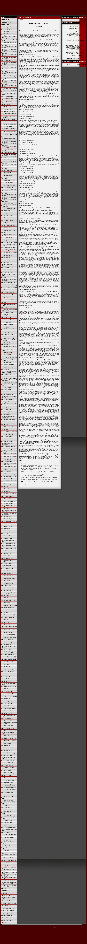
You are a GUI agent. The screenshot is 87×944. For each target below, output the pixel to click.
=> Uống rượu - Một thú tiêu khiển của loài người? (9, 883)
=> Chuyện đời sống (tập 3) (9, 548)
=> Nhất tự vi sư (6, 528)
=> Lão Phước (5, 679)
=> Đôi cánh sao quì (7, 257)
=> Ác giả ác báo (6, 362)
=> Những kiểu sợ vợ (7, 367)
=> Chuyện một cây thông (8, 629)
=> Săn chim (5, 486)
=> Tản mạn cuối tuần (7, 568)
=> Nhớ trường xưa (7, 750)
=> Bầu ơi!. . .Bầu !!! (7, 649)
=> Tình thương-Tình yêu (8, 446)
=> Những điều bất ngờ (8, 735)
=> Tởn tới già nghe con (8, 121)
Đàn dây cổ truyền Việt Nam (9, 903)
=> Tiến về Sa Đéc (6, 585)
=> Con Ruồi (5, 297)
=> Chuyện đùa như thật (8, 337)
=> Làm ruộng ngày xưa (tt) (9, 657)
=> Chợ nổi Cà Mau (7, 374)
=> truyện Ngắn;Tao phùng (8, 152)
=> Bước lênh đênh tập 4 (8, 578)
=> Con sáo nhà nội (7, 461)
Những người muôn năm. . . (9, 908)
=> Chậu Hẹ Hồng (6, 743)
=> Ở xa (4, 302)
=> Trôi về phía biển (7, 563)
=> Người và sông (6, 218)
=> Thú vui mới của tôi (7, 182)
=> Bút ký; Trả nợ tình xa (8, 501)
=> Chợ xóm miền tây (7, 765)
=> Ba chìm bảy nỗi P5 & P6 (9, 225)
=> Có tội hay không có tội (8, 185)
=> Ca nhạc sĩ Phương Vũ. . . (9, 615)
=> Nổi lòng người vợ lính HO (9, 131)
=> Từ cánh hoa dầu (7, 32)
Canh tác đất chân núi (7, 900)
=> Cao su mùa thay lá (7, 720)
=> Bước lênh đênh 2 (7, 573)
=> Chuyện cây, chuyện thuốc (9, 605)
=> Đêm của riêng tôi (7, 518)
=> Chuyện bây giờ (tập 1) (8, 543)
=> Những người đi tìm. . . (8, 426)
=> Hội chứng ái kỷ (7, 106)
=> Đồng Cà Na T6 (6, 770)
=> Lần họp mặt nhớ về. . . (8, 180)
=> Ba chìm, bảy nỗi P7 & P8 (9, 242)
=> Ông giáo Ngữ (6, 227)
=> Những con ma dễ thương (9, 285)
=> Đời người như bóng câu (9, 686)
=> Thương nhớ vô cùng (8, 399)
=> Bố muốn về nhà (7, 126)
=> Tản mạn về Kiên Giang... (9, 247)
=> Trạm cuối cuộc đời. (8, 187)
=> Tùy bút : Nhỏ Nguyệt (8, 617)
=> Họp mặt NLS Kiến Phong (9, 740)
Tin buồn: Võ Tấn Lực (7, 920)
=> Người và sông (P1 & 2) (9, 476)
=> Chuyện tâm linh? (7, 409)
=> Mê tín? (5, 612)
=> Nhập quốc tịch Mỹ (7, 402)
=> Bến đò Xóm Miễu (7, 434)
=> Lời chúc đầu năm (7, 558)
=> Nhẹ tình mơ (6, 508)
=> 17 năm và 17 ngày (7, 334)
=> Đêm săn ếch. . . (7, 344)
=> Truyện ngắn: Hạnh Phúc (9, 466)
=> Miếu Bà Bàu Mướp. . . (8, 728)
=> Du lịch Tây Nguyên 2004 (9, 124)
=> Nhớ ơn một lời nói (7, 394)
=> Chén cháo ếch (6, 597)
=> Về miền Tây (6, 832)
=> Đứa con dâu (6, 422)
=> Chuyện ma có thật (7, 220)
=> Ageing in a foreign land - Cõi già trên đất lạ (9, 250)
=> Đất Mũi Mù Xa (6, 414)
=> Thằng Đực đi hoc (7, 222)
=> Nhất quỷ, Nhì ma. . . (8, 498)
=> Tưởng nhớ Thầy (7, 270)
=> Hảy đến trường (7, 352)
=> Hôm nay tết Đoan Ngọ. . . (9, 111)
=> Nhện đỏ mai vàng (7, 800)
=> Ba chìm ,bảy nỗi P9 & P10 (9, 252)
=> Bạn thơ (5, 424)
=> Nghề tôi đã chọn (7, 755)
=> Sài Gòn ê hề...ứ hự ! (8, 693)
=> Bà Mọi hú (5, 377)
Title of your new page (7, 923)
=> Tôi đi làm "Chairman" (8, 96)
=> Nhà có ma (5, 622)
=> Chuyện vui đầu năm (8, 858)
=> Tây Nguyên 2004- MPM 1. (9, 134)
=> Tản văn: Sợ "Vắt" (7, 748)
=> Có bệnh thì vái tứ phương (9, 431)
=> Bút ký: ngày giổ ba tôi (8, 593)
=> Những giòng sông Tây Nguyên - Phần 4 (8, 417)
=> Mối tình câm (6, 602)
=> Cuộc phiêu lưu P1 (7, 661)
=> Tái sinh (5, 307)
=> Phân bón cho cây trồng (8, 708)
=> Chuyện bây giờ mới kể (8, 484)
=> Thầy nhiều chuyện (7, 332)
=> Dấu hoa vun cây (7, 260)
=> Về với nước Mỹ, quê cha (9, 287)
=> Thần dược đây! (7, 459)
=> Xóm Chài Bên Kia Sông (9, 827)
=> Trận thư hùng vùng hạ (8, 160)
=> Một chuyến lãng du (7, 324)
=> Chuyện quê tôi (6, 412)
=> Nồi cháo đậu (6, 666)
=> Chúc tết (5, 688)
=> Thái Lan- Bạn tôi (7, 820)
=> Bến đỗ (4, 240)
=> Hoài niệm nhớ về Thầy (8, 713)
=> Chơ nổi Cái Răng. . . (8, 203)
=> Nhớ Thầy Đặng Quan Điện (9, 652)
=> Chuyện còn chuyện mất (9, 290)
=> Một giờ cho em (7, 538)
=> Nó (3, 232)
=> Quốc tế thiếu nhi (7, 703)
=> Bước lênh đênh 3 (7, 575)
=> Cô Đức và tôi (6, 840)
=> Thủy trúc (5, 533)
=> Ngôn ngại (5, 262)
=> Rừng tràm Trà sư (7, 782)
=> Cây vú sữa (6, 488)
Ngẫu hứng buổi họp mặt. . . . (9, 913)
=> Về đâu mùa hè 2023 (8, 780)
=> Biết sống (5, 327)
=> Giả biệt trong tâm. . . (8, 792)
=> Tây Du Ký (5, 805)
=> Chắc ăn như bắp (7, 29)
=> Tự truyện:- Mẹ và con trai (9, 357)
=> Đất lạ (4, 610)
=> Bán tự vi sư (6, 531)
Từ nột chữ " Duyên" (7, 918)
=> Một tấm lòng (6, 745)
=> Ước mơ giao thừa (7, 590)
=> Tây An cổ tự (6, 807)
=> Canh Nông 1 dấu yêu (8, 760)
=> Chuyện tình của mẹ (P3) (9, 637)
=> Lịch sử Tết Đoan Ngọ (8, 706)
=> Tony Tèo (5, 277)
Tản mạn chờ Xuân (7, 915)
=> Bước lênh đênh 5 (7, 583)
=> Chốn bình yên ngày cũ (8, 619)
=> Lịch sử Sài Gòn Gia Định (9, 880)
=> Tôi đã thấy (5, 862)
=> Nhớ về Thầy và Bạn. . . (9, 726)
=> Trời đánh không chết (8, 837)
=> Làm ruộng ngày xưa (8, 654)
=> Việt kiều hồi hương (8, 364)
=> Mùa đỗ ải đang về (7, 763)
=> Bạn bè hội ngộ (6, 775)
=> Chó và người (6, 389)
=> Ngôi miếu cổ (6, 491)
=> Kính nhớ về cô (6, 536)
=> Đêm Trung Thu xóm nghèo (9, 456)
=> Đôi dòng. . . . (6, 429)
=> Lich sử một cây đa (7, 642)
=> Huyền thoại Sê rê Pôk (8, 419)
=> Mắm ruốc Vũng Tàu (8, 441)
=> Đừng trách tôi (6, 407)
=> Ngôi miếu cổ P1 (7, 698)
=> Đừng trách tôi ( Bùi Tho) (9, 738)
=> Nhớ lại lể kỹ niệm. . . (8, 825)
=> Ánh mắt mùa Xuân (7, 267)
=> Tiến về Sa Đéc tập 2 (8, 588)
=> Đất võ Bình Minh (7, 516)
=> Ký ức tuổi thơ (6, 676)
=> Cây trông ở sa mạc (8, 718)
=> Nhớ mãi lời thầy (7, 172)
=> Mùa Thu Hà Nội (7, 215)
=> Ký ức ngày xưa (7, 237)
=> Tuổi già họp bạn (7, 691)
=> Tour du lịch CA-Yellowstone (7, 444)
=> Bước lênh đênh (7, 571)
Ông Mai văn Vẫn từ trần (8, 910)
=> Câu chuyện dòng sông (8, 319)
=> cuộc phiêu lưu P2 (7, 669)
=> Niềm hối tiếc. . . (7, 580)
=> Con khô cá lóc (6, 674)
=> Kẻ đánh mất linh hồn (8, 292)
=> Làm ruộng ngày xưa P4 (9, 659)
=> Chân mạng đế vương (8, 474)
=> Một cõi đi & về (6, 556)
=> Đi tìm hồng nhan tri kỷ (8, 282)
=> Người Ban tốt (6, 644)
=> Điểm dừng (5, 664)
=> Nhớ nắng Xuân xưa (8, 607)
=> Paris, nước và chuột (8, 213)
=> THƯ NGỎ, (5, 850)
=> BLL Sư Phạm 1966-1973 (9, 787)
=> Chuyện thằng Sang (7, 496)
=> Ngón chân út (6, 104)
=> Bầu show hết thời (7, 503)
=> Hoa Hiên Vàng (6, 777)
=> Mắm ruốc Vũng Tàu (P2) (9, 449)
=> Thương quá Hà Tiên (8, 795)
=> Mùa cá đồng (6, 210)
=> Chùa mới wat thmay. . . (9, 773)
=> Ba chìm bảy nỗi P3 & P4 (9, 208)
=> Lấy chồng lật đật (7, 272)
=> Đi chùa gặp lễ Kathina (8, 785)
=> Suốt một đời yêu (7, 523)
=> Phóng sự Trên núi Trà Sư (9, 730)
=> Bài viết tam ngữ (7, 681)
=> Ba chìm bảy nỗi (7, 170)
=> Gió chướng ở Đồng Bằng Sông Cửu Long (9, 310)
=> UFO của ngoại (6, 553)
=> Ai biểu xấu (5, 369)
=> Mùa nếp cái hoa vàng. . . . (9, 753)
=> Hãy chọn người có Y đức (9, 469)
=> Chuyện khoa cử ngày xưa (9, 382)
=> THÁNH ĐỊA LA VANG (8, 815)
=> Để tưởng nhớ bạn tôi (8, 701)
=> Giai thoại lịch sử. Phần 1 (9, 230)
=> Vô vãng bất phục (7, 471)
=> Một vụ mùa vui (6, 845)
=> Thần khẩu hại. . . (7, 387)
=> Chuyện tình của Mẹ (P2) (9, 634)
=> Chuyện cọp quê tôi (7, 436)
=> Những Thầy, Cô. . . (8, 526)
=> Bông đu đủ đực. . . (7, 822)
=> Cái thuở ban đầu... (7, 392)
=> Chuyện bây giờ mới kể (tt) (9, 521)
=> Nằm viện (5, 595)
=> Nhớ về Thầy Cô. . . (8, 632)
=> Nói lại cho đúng (7, 175)
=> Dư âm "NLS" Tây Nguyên (9, 119)
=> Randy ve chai (6, 439)
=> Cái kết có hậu (6, 317)
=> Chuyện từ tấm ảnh (7, 60)
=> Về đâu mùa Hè (6, 624)
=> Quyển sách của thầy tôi (9, 42)
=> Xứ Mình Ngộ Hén (7, 255)
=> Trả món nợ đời (7, 109)
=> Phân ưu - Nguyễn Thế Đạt (9, 696)
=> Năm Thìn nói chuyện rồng (9, 860)
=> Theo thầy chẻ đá (7, 711)
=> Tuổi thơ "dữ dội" (7, 551)
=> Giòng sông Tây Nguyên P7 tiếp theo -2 (9, 514)
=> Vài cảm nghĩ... (6, 322)
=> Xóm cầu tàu (6, 342)
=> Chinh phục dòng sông (8, 76)
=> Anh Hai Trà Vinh (7, 810)
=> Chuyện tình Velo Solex (8, 479)
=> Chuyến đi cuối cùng (8, 312)
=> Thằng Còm (6, 315)
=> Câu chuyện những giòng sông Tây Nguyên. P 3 (9, 372)
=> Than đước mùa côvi (8, 671)
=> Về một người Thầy (7, 639)
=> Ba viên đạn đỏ (6, 354)
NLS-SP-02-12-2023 (7, 905)
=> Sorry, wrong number (8, 294)
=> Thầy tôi (5, 865)
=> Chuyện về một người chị (9, 600)
